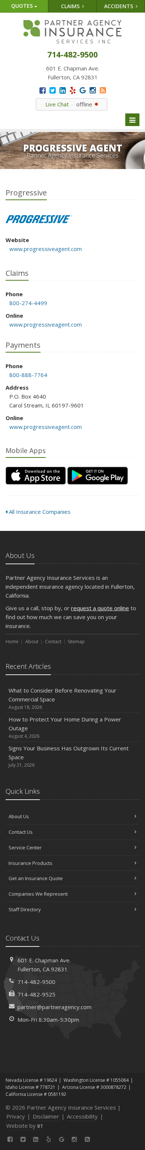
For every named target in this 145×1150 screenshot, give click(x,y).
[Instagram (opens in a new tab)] (93, 90)
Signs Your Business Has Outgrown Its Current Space (69, 756)
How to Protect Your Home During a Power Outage (65, 727)
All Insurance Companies (39, 511)
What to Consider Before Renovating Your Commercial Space (62, 698)
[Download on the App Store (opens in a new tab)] (36, 476)
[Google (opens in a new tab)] (83, 90)
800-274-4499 (28, 303)
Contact (53, 641)
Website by (24, 1125)
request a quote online (100, 608)
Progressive (39, 219)
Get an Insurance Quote (36, 878)
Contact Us (21, 832)
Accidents (119, 6)
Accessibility (82, 1116)
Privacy (15, 1116)
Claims (71, 6)
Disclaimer (46, 1116)
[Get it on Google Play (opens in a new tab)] (97, 476)
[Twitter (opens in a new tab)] (52, 90)
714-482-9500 (36, 981)
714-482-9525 (36, 994)
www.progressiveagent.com (45, 248)
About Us (19, 816)
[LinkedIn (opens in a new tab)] (62, 90)
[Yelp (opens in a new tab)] (73, 90)
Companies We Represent (38, 893)
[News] (103, 90)
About (31, 641)
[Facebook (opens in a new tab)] (42, 90)
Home (12, 641)
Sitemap (76, 641)
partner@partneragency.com (54, 1007)
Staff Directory (25, 909)
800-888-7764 (28, 375)
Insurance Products (30, 863)
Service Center (25, 847)
